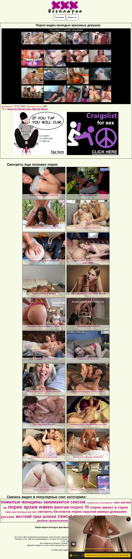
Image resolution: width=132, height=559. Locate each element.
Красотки (12, 109)
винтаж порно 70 (71, 507)
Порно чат (72, 17)
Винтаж (36, 109)
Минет (44, 109)
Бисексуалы (25, 109)
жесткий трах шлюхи (36, 516)
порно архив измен (30, 507)
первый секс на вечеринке (99, 503)
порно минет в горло (109, 507)
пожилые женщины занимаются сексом (43, 501)
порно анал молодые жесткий (20, 512)
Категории (59, 17)
